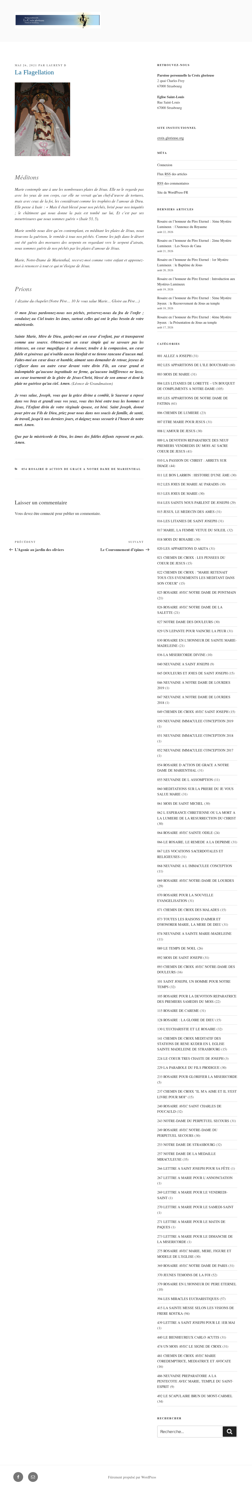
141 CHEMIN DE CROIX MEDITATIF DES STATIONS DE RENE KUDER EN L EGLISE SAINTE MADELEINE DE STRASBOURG (190, 1044)
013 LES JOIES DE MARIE (177, 493)
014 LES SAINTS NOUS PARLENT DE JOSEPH (193, 502)
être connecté (44, 513)
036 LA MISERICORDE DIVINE (181, 654)
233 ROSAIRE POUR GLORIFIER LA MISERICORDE (197, 1076)
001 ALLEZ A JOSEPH (174, 355)
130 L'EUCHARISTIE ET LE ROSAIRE (186, 1029)
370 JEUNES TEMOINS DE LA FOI (183, 1275)
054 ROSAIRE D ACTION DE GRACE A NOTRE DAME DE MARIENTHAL (81, 469)
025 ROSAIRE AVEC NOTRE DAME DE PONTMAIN (196, 592)
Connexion (164, 164)
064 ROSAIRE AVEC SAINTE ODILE (185, 832)
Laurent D (56, 65)
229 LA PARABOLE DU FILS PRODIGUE (188, 1067)
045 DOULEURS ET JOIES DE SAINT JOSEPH (192, 673)
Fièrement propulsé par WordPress (132, 1477)
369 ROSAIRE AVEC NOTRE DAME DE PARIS (192, 1265)
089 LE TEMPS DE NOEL (176, 948)
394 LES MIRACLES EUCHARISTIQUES (188, 1298)
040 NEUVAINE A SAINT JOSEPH (183, 664)
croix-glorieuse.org (170, 137)
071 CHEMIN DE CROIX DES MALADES (188, 909)
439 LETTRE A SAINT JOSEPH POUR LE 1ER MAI (196, 1322)
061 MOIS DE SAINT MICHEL (180, 803)
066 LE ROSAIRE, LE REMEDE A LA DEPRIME (193, 842)
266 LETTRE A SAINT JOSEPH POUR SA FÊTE (193, 1168)
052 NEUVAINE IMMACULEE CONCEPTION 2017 (195, 750)
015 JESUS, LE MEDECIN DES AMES (186, 511)
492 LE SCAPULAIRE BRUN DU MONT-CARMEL (195, 1396)
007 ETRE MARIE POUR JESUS (181, 421)
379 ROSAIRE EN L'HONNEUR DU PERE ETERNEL (196, 1284)
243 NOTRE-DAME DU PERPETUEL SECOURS (193, 1120)
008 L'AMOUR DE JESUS (176, 431)
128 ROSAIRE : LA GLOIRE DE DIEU (185, 1020)
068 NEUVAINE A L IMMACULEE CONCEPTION (194, 865)
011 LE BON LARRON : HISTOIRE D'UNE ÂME (193, 475)
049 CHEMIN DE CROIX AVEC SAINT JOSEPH (192, 711)
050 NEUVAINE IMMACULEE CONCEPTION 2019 (195, 721)
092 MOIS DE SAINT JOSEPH (179, 957)
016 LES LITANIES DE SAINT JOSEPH (187, 521)
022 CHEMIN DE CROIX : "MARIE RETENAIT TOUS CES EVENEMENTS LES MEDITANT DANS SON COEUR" (196, 578)
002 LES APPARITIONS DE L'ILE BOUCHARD (192, 364)
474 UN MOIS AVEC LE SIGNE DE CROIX (189, 1346)
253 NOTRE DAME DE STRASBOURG (186, 1144)
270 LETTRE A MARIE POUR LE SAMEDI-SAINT (195, 1207)
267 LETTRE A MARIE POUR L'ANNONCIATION (195, 1177)
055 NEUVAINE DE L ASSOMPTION (185, 779)
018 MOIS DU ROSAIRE (175, 539)
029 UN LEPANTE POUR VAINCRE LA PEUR (191, 631)
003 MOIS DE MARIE (173, 374)
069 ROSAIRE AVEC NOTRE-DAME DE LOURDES (195, 880)
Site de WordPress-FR (172, 192)
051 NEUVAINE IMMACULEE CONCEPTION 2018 (195, 735)
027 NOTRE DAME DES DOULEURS (185, 621)
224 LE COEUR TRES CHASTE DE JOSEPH (190, 1058)
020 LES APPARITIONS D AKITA (182, 548)
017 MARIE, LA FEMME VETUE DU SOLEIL (191, 530)
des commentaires (173, 183)
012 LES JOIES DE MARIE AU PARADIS (188, 484)
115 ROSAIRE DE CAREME (178, 1010)
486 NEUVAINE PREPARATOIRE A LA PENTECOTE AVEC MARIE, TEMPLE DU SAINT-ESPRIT (195, 1381)
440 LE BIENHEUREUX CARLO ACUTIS (188, 1337)
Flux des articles (172, 174)
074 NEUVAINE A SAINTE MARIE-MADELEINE (194, 933)
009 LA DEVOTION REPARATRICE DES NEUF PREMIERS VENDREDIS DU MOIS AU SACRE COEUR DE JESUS (193, 446)
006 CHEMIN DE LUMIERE (178, 412)
